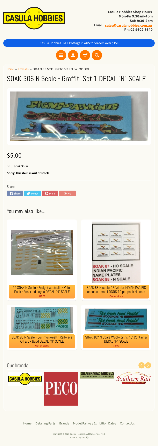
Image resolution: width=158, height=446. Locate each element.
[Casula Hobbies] (34, 18)
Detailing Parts (45, 423)
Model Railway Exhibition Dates (94, 423)
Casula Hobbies (77, 434)
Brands (64, 423)
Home (10, 69)
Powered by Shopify (79, 437)
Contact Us (127, 423)
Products (23, 69)
